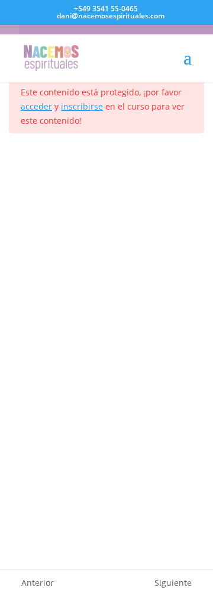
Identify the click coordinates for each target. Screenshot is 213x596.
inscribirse (82, 106)
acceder (36, 106)
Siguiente (173, 582)
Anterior (37, 582)
